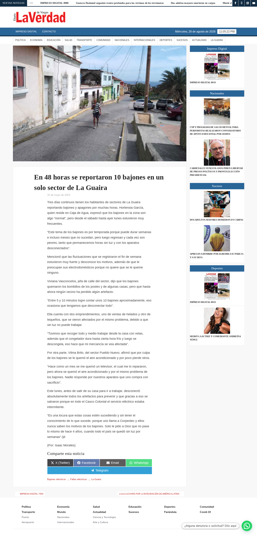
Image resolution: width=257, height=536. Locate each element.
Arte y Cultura (100, 522)
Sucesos (182, 40)
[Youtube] (254, 3)
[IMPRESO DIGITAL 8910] (217, 67)
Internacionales (144, 40)
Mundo (61, 511)
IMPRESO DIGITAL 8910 (203, 82)
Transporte (84, 40)
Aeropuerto (28, 522)
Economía (36, 40)
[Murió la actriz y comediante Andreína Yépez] (217, 321)
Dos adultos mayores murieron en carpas (178, 3)
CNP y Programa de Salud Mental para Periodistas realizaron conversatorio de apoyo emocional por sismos (215, 130)
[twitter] (241, 3)
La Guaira (217, 40)
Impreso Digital (26, 31)
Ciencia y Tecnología (104, 517)
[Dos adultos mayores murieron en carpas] (217, 204)
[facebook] (235, 3)
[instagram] (248, 3)
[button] (247, 526)
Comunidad (103, 40)
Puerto (25, 517)
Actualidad (199, 40)
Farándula (170, 511)
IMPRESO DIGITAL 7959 (31, 494)
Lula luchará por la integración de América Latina (149, 494)
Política (20, 40)
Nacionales (122, 40)
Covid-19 (205, 511)
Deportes (166, 40)
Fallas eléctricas (78, 479)
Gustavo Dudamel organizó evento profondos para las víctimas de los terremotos (105, 3)
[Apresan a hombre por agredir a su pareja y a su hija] (217, 238)
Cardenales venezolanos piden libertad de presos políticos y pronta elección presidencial (216, 171)
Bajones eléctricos (56, 479)
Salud (68, 40)
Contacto (49, 31)
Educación (53, 40)
